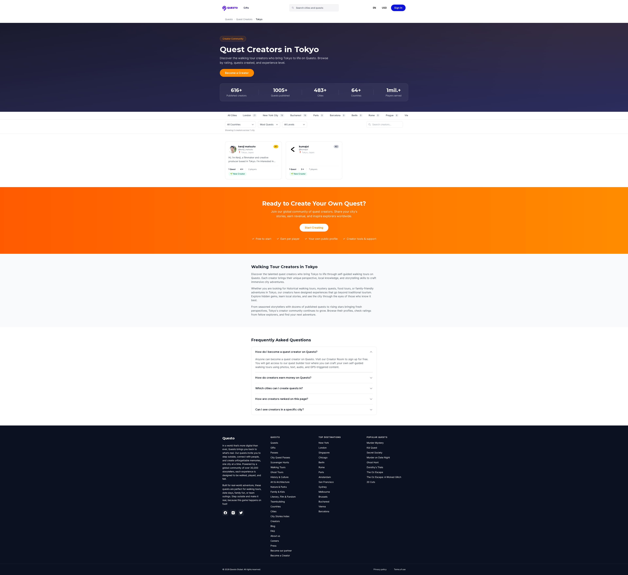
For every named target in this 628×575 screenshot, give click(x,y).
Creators (275, 521)
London (249, 115)
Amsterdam (325, 477)
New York (324, 442)
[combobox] (315, 8)
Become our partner (281, 550)
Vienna (322, 506)
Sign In (398, 7)
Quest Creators (244, 19)
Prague (391, 115)
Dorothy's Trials (375, 467)
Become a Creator (237, 73)
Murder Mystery (375, 442)
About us (275, 535)
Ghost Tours (276, 472)
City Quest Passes (280, 457)
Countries (275, 506)
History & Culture (279, 477)
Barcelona (337, 115)
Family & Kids (277, 491)
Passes (274, 452)
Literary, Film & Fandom (283, 496)
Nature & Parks (278, 486)
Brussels (323, 496)
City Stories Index (279, 516)
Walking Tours (277, 467)
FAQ (272, 531)
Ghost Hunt (373, 462)
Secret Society (374, 452)
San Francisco (326, 482)
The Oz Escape (375, 472)
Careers (274, 540)
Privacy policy (380, 569)
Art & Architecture (279, 482)
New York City (273, 115)
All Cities (232, 115)
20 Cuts (371, 482)
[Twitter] (241, 513)
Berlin (356, 115)
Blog (272, 526)
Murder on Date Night (378, 457)
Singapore (324, 452)
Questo (229, 19)
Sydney (323, 486)
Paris (318, 115)
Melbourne (324, 491)
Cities (273, 511)
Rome (374, 115)
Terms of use (400, 569)
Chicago (323, 457)
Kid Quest (372, 447)
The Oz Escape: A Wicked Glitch (384, 477)
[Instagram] (233, 513)
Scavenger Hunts (279, 462)
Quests (274, 442)
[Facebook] (225, 513)
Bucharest (298, 115)
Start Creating (314, 227)
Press (273, 545)
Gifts (246, 7)
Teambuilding (277, 501)
